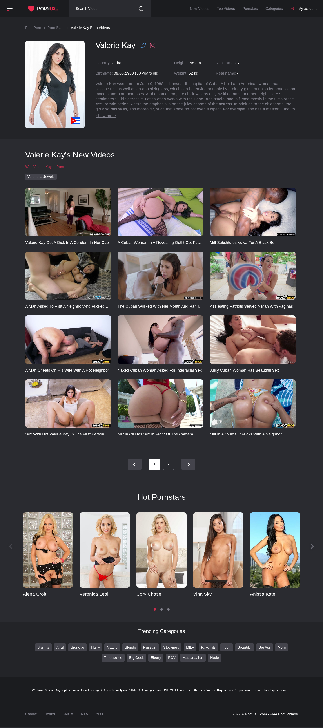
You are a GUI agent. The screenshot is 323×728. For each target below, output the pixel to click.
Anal (60, 647)
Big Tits (43, 647)
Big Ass (265, 647)
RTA (84, 714)
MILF (190, 647)
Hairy (95, 647)
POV (172, 658)
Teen (227, 647)
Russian (149, 647)
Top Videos (226, 9)
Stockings (171, 647)
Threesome (113, 658)
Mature (112, 647)
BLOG (101, 714)
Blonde (130, 647)
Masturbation (193, 658)
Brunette (77, 647)
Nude (214, 658)
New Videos (199, 9)
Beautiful (245, 647)
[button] (312, 546)
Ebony (156, 658)
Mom (281, 647)
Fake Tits (208, 647)
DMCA (68, 714)
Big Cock (136, 658)
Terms (50, 714)
